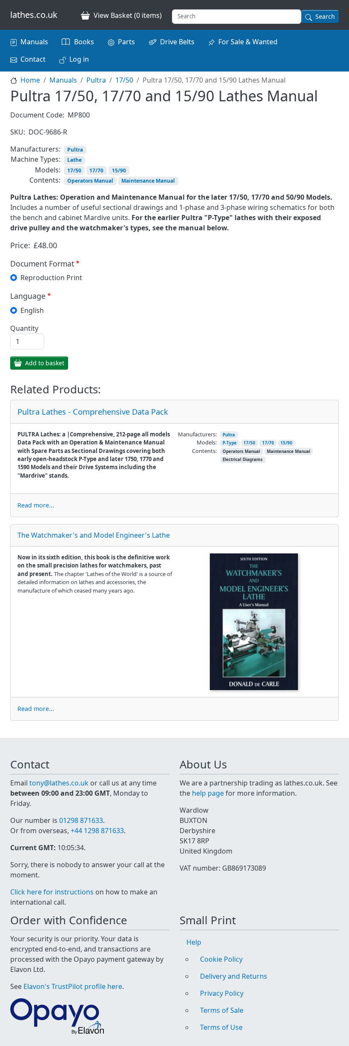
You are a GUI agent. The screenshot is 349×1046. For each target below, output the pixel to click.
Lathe (74, 159)
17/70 (96, 170)
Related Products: (55, 389)
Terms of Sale (221, 1010)
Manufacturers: (35, 149)
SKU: (17, 132)
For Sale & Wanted (247, 41)
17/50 (124, 80)
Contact (33, 59)
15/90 (119, 170)
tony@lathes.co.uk (59, 783)
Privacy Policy (221, 993)
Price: (20, 245)
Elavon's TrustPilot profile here (72, 986)
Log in (79, 59)
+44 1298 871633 (97, 830)
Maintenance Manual (148, 180)
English (32, 310)
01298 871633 (81, 820)
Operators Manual (90, 180)
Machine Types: (35, 159)
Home (30, 80)
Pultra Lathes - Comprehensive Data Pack (92, 411)
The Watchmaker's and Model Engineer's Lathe (93, 535)
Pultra (96, 80)
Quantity (24, 328)
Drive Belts (177, 41)
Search (325, 16)
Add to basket (44, 363)
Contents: (44, 180)
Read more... (35, 505)
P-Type (230, 443)
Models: (47, 170)
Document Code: (37, 115)
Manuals (34, 41)
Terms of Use (221, 1027)
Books (84, 41)
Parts (126, 41)
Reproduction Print (51, 277)
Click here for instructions (52, 892)
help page (208, 793)
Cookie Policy (221, 959)
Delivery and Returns (233, 976)
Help (193, 942)
